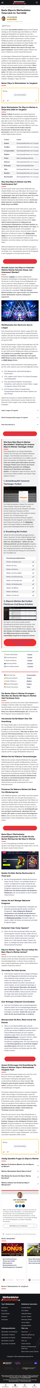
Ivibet (28, 687)
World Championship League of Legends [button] (14, 417)
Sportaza (30, 663)
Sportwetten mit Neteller (8, 1343)
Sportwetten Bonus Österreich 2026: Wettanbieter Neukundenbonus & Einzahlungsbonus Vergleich (12, 1263)
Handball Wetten (26, 1325)
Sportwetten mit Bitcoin (8, 1334)
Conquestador (31, 675)
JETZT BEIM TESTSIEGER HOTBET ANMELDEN (20, 262)
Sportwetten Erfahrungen (12, 7)
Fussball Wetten (26, 1307)
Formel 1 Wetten (26, 1316)
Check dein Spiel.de (14, 1377)
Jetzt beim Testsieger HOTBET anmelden (20, 1059)
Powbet (29, 654)
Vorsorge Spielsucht (26, 1377)
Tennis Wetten (25, 1322)
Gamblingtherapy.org (33, 1376)
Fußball (11, 277)
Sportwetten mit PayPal (8, 1337)
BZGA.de (26, 1376)
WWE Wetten (8, 360)
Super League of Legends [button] (9, 410)
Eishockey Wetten (26, 1319)
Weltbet (29, 681)
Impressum (24, 1331)
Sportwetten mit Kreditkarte (9, 1331)
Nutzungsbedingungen (26, 1380)
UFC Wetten (25, 1310)
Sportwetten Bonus (11, 1037)
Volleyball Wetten (26, 1313)
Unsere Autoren (26, 1343)
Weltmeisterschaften (14, 918)
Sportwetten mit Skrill (7, 1340)
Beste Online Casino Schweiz (30, 1351)
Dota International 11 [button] (8, 424)
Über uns (24, 1340)
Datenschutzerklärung (27, 1334)
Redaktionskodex (26, 1337)
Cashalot (30, 666)
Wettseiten (29, 522)
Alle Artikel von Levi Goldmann (19, 1225)
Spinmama (4, 1307)
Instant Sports (5, 1313)
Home (2, 7)
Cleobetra (4, 1316)
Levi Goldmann (12, 17)
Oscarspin (4, 1310)
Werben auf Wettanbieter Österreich (28, 1347)
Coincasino (4, 1319)
